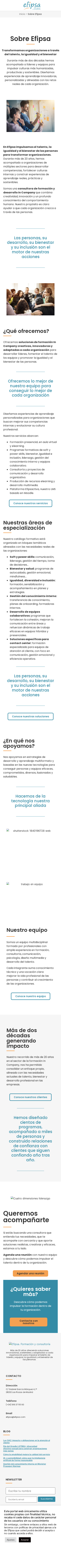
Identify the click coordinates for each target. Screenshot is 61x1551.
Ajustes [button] (10, 1539)
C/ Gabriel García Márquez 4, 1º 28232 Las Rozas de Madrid (21, 1391)
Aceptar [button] (25, 1539)
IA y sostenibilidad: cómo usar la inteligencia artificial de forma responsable (24, 1459)
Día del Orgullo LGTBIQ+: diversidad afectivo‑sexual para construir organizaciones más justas (25, 1448)
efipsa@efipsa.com (15, 1417)
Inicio (22, 14)
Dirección (11, 1385)
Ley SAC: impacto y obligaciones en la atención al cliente (26, 1441)
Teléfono (11, 1401)
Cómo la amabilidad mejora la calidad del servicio (26, 1454)
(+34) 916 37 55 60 (15, 1404)
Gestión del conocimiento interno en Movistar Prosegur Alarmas (24, 1465)
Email (9, 1413)
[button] (4, 5)
